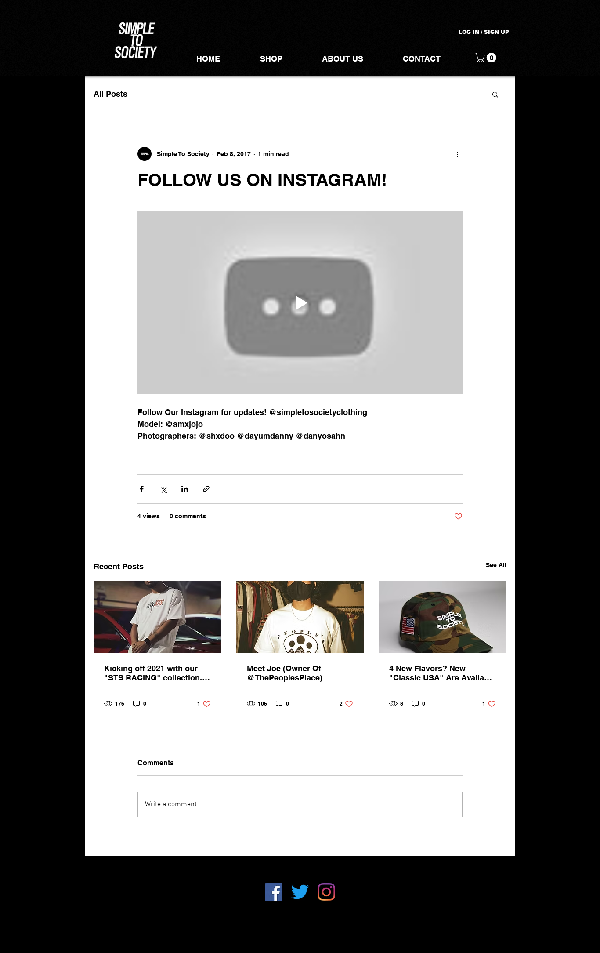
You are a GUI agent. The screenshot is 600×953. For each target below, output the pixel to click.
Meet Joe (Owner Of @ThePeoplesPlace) (284, 673)
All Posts (110, 93)
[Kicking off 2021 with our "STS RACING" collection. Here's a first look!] (157, 617)
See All (496, 564)
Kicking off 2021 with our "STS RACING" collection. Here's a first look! (153, 673)
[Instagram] (326, 892)
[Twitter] (300, 892)
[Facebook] (273, 892)
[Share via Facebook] (141, 489)
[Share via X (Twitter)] (163, 489)
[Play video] (300, 302)
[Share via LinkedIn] (185, 489)
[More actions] (457, 154)
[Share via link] (206, 489)
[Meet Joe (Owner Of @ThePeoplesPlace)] (300, 617)
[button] (487, 57)
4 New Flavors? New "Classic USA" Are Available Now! (442, 673)
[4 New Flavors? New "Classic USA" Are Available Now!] (442, 617)
